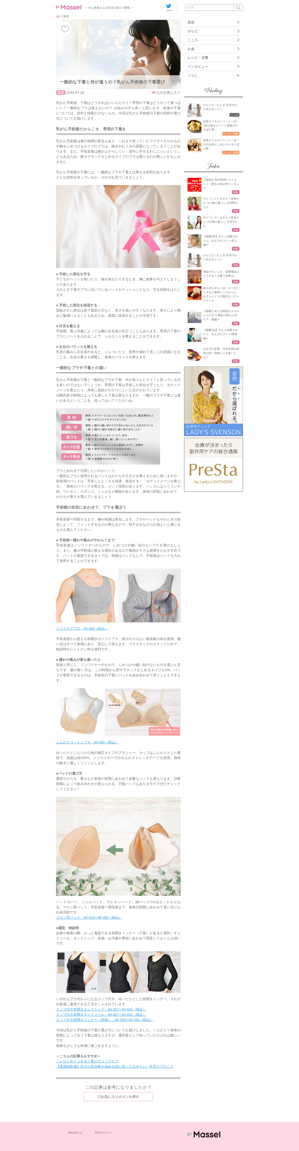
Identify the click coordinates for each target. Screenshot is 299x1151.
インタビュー (198, 66)
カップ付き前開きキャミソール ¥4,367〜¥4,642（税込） (101, 1014)
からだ (193, 31)
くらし (193, 75)
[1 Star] (153, 92)
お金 (191, 49)
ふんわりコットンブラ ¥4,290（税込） (87, 742)
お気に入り (65, 28)
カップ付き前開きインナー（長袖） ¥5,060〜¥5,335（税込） (104, 1020)
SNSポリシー (103, 1132)
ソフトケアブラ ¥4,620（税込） (82, 628)
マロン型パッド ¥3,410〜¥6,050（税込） (89, 917)
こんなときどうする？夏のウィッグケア (87, 1061)
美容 (191, 22)
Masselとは (75, 1132)
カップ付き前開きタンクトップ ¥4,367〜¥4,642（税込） (101, 1009)
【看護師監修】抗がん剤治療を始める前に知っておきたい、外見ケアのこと (115, 1066)
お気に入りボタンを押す (120, 1097)
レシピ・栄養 (198, 58)
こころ (193, 40)
